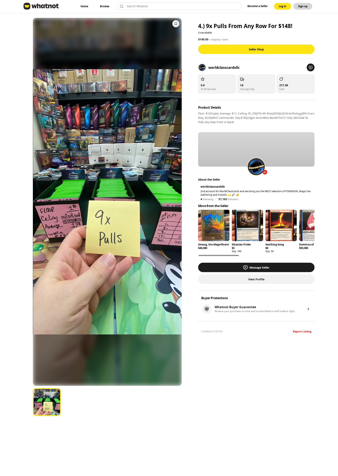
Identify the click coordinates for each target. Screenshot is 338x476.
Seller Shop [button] (256, 49)
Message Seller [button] (259, 267)
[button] (311, 67)
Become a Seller (257, 6)
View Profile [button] (256, 279)
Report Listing (302, 331)
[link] (84, 6)
